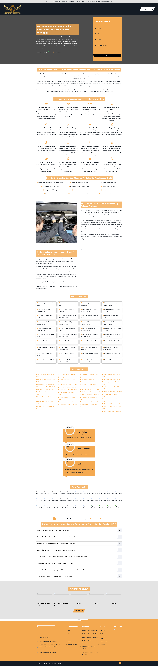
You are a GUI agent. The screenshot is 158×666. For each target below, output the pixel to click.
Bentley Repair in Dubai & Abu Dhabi (46, 387)
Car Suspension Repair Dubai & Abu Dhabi (90, 653)
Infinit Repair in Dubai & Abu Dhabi (68, 402)
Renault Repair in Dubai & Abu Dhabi (113, 404)
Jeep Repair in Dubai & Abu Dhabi (90, 374)
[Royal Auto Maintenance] (23, 9)
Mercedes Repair (103, 641)
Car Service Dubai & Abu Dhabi (90, 634)
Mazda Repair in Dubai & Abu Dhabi (90, 402)
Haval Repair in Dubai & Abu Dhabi (68, 387)
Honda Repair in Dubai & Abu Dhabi (68, 390)
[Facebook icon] (115, 663)
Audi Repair (102, 644)
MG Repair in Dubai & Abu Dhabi (112, 379)
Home (69, 630)
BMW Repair (102, 639)
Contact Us (70, 636)
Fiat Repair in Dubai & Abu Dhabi (68, 374)
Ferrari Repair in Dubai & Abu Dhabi (46, 409)
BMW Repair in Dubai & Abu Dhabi (45, 389)
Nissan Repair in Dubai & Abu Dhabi (113, 391)
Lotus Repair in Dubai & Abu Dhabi (90, 394)
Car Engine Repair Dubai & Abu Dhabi (90, 642)
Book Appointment (146, 9)
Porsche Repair (103, 636)
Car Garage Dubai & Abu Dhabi (90, 637)
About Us (69, 633)
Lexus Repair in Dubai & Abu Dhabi (90, 389)
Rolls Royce (102, 630)
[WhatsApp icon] (114, 663)
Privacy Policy (70, 641)
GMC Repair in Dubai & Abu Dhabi (68, 384)
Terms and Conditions (72, 644)
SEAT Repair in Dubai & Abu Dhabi (112, 411)
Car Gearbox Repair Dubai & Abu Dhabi (89, 647)
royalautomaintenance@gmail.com (105, 1)
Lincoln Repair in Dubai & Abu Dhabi (91, 392)
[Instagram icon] (117, 663)
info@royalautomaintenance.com (48, 641)
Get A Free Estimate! (97, 519)
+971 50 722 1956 (80, 1)
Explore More (79, 610)
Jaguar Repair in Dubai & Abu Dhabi (68, 404)
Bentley (101, 633)
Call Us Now (58, 52)
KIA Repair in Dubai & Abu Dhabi (90, 377)
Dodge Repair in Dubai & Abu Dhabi (46, 406)
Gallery (69, 639)
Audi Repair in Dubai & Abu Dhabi (45, 384)
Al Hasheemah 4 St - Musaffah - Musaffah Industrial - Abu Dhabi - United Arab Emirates (49, 647)
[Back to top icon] (120, 663)
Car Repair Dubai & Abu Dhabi (89, 630)
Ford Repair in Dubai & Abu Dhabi (68, 377)
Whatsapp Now (41, 52)
